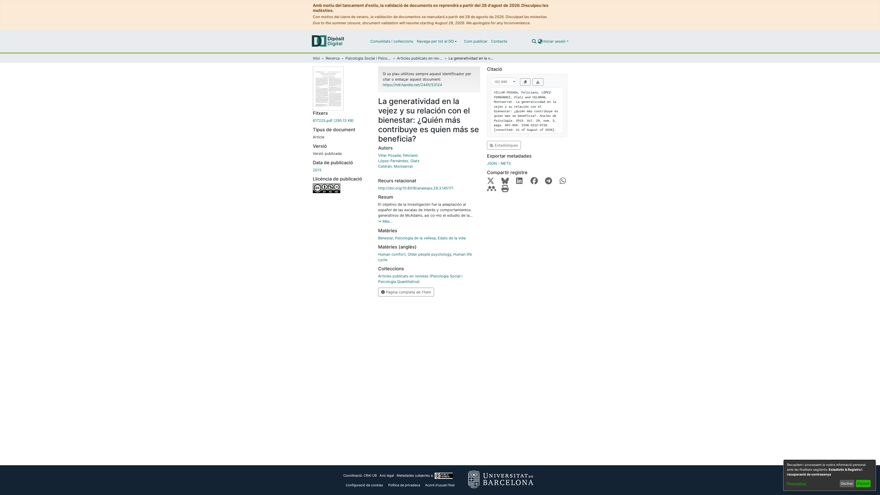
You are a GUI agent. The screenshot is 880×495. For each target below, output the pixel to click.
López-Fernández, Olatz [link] (399, 161)
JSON (492, 163)
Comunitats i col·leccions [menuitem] (391, 41)
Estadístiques (506, 145)
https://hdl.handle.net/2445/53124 (412, 84)
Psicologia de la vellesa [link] (415, 238)
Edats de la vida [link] (452, 238)
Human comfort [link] (392, 254)
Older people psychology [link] (429, 254)
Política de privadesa (404, 485)
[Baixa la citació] (537, 82)
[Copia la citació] (525, 82)
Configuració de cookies (364, 485)
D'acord (863, 483)
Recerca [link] (333, 58)
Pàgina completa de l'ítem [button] (408, 292)
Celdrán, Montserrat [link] (395, 166)
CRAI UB (370, 475)
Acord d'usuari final (439, 485)
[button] (534, 41)
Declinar (847, 483)
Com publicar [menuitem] (475, 41)
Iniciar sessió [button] (555, 41)
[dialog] (829, 475)
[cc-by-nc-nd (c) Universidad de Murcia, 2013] (342, 188)
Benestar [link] (385, 238)
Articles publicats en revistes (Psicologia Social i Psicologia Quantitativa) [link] (420, 58)
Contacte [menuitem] (499, 41)
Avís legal (387, 475)
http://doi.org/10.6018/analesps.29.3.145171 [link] (415, 188)
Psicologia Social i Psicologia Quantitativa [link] (368, 58)
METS (506, 163)
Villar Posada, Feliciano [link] (398, 155)
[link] (342, 120)
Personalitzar (796, 483)
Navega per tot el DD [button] (435, 41)
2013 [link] (317, 170)
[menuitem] (437, 41)
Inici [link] (316, 58)
